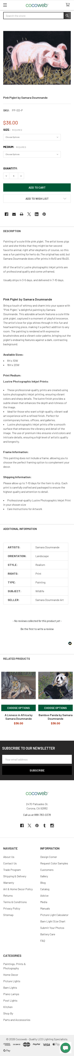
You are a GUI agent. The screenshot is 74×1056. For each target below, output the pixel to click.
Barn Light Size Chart (52, 921)
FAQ (42, 940)
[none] (37, 58)
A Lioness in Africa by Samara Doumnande (19, 716)
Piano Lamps (11, 994)
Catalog (44, 889)
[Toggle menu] (5, 5)
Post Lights (10, 1000)
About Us (8, 856)
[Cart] (68, 5)
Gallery (44, 876)
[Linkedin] (36, 214)
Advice (44, 895)
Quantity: (10, 168)
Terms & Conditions (15, 902)
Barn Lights (10, 987)
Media (43, 902)
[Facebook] (6, 214)
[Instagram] (52, 825)
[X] (29, 214)
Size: (12, 129)
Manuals (45, 908)
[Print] (21, 214)
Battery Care (47, 934)
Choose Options (18, 707)
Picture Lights (11, 981)
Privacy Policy (11, 908)
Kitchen (8, 1007)
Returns (8, 895)
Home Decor (10, 974)
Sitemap (8, 915)
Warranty (8, 882)
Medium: (14, 146)
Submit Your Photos (52, 927)
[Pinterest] (44, 214)
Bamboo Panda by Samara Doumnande (56, 716)
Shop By (8, 1013)
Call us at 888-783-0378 (37, 814)
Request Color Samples (54, 863)
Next (70, 697)
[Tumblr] (44, 825)
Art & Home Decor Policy (18, 889)
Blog (43, 882)
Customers (47, 869)
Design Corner (48, 856)
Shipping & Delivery (14, 876)
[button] (37, 198)
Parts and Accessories (16, 1019)
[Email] (14, 214)
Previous (3, 697)
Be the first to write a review (37, 629)
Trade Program (12, 869)
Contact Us (10, 863)
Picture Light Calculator (54, 915)
